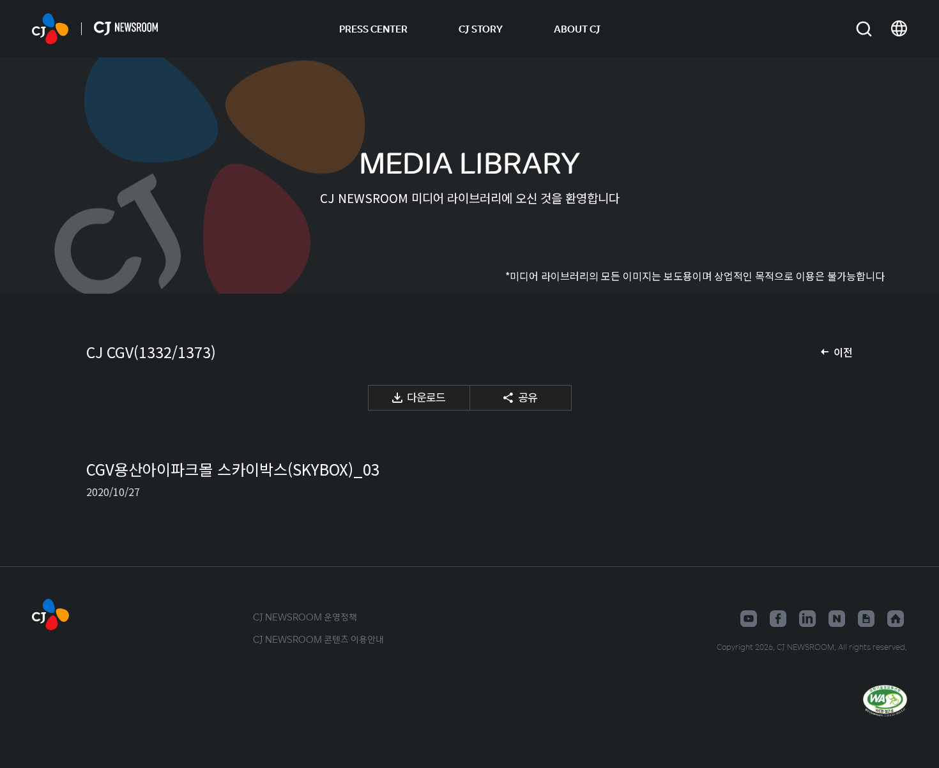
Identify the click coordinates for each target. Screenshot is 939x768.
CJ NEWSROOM (50, 28)
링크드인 (807, 618)
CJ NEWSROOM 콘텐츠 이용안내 (318, 639)
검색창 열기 (864, 29)
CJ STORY (481, 28)
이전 (843, 351)
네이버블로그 (836, 618)
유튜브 (748, 618)
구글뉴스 (866, 618)
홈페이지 (895, 618)
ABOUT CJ (577, 28)
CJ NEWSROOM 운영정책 (305, 616)
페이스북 (778, 618)
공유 (527, 397)
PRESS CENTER (373, 28)
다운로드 (426, 397)
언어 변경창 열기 (899, 28)
